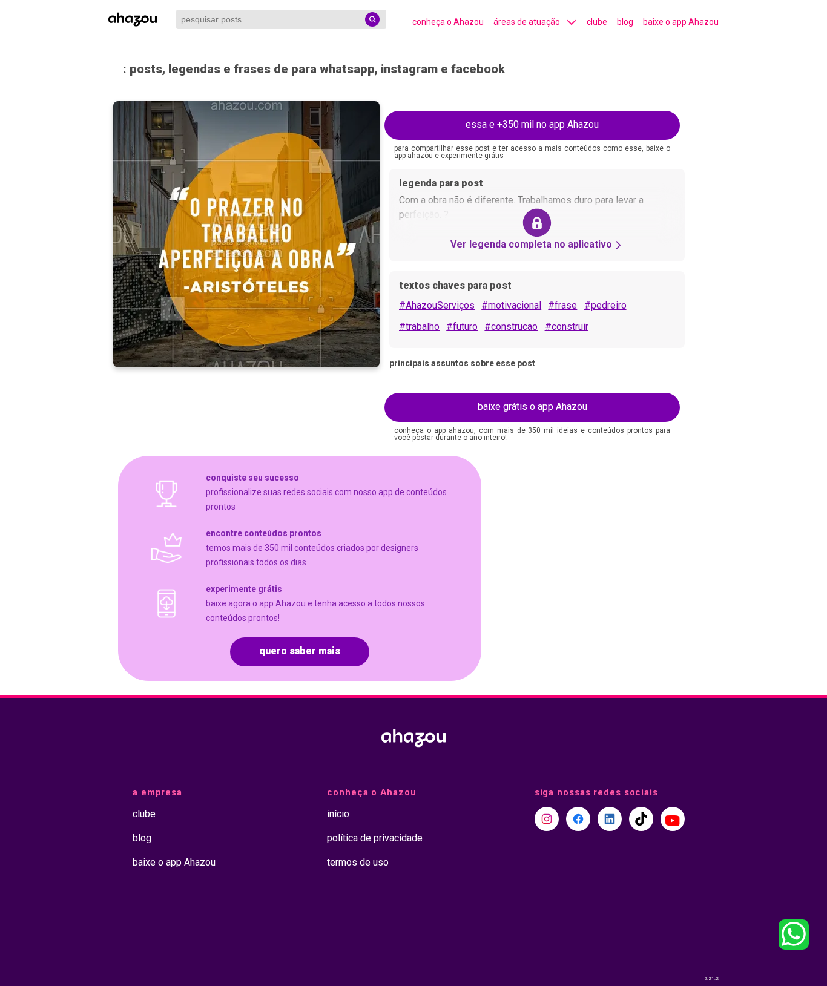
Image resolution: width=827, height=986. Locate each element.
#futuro (462, 326)
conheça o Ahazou (448, 22)
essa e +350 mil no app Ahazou (532, 124)
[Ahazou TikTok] (641, 819)
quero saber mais (299, 651)
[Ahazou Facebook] (578, 819)
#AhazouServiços (437, 305)
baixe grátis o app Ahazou (532, 406)
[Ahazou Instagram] (547, 819)
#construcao (511, 326)
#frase (562, 305)
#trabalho (419, 326)
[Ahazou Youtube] (673, 819)
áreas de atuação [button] (526, 22)
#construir (566, 326)
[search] (372, 19)
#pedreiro (605, 305)
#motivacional (511, 305)
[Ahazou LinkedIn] (610, 819)
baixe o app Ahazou (681, 22)
